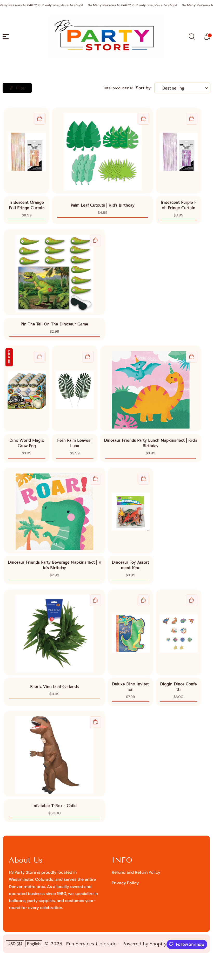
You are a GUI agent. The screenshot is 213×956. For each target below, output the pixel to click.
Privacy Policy (125, 883)
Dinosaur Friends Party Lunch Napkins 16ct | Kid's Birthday (150, 390)
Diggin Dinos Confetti (178, 632)
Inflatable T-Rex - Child (54, 755)
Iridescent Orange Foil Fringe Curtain (26, 150)
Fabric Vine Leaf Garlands (54, 633)
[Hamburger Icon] (6, 36)
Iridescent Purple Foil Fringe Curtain (178, 150)
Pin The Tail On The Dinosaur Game (54, 273)
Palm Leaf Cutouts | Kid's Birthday (102, 152)
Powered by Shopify (144, 944)
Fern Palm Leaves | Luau (74, 388)
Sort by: (144, 88)
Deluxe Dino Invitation (130, 632)
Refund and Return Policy (136, 872)
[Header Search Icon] (192, 36)
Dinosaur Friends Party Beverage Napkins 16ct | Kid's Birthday (54, 512)
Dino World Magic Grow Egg (26, 388)
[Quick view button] (39, 118)
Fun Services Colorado (91, 944)
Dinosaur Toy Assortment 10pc (130, 510)
